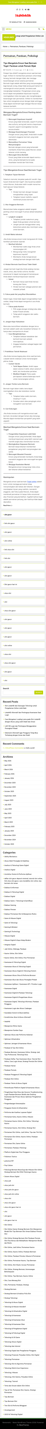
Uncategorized (9, 1410)
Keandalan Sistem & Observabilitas (16, 1013)
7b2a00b (8, 70)
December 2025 (10, 783)
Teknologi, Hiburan (11, 1373)
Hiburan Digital (9, 936)
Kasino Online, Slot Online (13, 953)
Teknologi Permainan (11, 1359)
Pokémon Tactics (10, 1157)
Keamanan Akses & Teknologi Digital (17, 967)
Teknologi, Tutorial (11, 1381)
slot (5, 602)
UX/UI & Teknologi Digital (13, 1414)
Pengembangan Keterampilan (14, 1104)
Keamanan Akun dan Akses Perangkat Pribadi (20, 980)
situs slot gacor (10, 611)
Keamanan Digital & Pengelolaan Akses (18, 997)
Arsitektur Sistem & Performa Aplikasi (18, 874)
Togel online (31, 482)
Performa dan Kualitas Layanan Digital (18, 1112)
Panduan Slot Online (11, 1079)
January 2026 (9, 778)
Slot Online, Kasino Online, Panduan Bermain (20, 1252)
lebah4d (7, 1021)
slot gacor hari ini (10, 1220)
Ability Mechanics (10, 857)
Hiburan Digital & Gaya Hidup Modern (17, 940)
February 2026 (9, 774)
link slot (7, 558)
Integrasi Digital (10, 945)
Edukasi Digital (9, 896)
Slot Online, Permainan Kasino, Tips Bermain (20, 1261)
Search (6, 688)
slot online (8, 541)
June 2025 (8, 809)
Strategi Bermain (10, 1289)
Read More (7, 505)
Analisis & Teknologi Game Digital (16, 865)
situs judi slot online (11, 1194)
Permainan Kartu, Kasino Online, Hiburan (18, 1117)
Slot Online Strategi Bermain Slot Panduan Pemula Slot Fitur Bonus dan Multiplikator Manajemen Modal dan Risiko (23, 1240)
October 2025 (9, 791)
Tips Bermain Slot (10, 1401)
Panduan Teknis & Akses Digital (15, 1083)
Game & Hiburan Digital (12, 918)
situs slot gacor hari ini (12, 1207)
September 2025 (10, 796)
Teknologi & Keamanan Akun (14, 1320)
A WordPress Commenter (13, 748)
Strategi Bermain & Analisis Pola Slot (17, 1294)
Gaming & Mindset (10, 927)
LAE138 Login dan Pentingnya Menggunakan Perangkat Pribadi (21, 2)
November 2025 (10, 787)
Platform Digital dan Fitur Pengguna (17, 1152)
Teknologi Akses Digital (12, 1342)
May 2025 (7, 813)
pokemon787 (9, 1161)
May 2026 (7, 761)
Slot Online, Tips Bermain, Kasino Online (18, 1276)
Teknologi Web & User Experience (16, 1368)
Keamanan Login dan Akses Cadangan (18, 1008)
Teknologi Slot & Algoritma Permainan (18, 1364)
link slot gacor (9, 523)
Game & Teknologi (10, 923)
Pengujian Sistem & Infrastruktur (15, 1108)
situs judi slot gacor (11, 1190)
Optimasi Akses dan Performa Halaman (18, 1035)
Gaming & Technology (12, 932)
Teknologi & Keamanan (12, 1315)
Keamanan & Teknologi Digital (15, 962)
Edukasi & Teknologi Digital (14, 892)
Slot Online (8, 1225)
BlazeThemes (24, 1425)
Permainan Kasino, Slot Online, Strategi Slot (20, 1128)
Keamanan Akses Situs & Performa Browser (20, 975)
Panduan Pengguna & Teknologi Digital (18, 1075)
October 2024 (9, 844)
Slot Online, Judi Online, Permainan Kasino (19, 1247)
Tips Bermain (9, 1397)
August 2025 (8, 800)
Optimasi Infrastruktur (12, 1039)
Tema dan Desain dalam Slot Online (17, 1386)
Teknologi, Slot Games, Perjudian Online (18, 1377)
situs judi (7, 1181)
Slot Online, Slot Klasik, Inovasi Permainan (19, 1265)
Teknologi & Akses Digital (13, 1302)
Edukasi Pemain (10, 909)
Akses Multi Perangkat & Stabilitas (16, 861)
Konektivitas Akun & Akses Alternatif (17, 1017)
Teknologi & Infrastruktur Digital (15, 1311)
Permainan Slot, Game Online (14, 1143)
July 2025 (7, 805)
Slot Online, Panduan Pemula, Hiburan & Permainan (22, 1256)
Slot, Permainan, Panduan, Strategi (16, 1285)
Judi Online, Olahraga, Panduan (15, 949)
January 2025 (9, 831)
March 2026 (8, 769)
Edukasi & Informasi (11, 888)
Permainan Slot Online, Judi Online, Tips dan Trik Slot (23, 1132)
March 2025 (8, 822)
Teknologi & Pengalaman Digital (15, 1329)
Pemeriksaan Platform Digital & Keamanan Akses (22, 1088)
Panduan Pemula (10, 1070)
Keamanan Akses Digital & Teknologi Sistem (20, 971)
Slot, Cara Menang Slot (12, 1280)
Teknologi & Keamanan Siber (14, 1324)
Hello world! (30, 748)
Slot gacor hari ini (10, 584)
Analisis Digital (9, 870)
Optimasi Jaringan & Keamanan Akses (18, 1044)
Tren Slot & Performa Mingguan (15, 1406)
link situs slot (9, 550)
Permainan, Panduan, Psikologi (15, 1148)
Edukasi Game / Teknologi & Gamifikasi (18, 901)
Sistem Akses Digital (11, 1176)
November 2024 (10, 840)
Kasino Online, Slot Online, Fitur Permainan (19, 958)
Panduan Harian (10, 1066)
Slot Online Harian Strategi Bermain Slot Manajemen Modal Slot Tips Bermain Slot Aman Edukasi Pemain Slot (23, 1231)
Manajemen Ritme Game (13, 1026)
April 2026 (8, 765)
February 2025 (9, 827)
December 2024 (10, 835)
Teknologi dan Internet (12, 1346)
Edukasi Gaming (10, 905)
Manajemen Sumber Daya (13, 1030)
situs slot (7, 593)
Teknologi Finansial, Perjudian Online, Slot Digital (21, 1355)
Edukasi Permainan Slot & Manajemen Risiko (20, 914)
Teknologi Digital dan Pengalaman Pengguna (20, 1351)
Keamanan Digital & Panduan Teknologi (18, 993)
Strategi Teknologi (10, 1298)
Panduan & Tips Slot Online (14, 1048)
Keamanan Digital (10, 988)
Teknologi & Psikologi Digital (14, 1333)
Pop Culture (8, 1165)
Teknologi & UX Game (12, 1337)
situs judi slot (9, 1185)
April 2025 (8, 818)
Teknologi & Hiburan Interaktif (15, 1307)
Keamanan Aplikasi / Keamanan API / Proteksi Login (23, 984)
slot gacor (8, 532)
